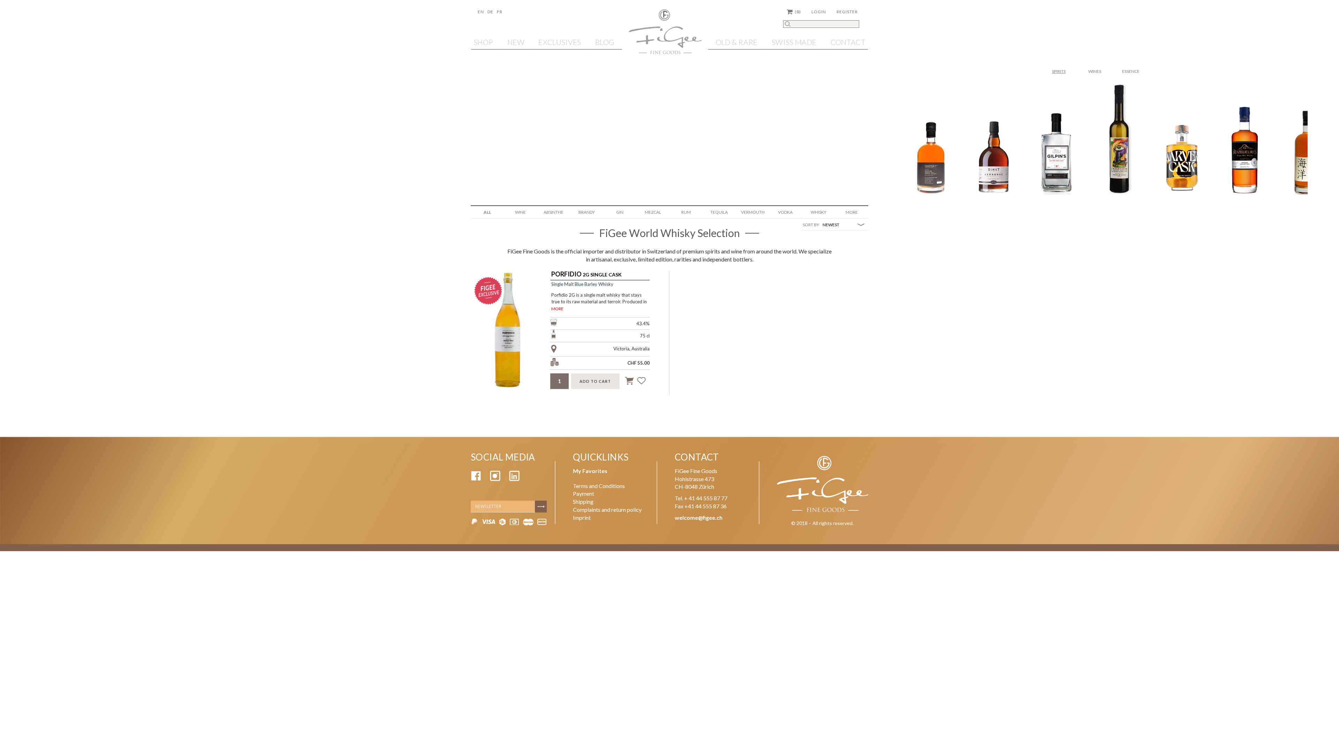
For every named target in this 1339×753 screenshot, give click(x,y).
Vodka (785, 212)
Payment (583, 493)
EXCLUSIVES (559, 42)
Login (818, 11)
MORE (557, 308)
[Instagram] (495, 479)
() (798, 11)
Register (847, 11)
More (852, 212)
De (490, 11)
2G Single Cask (586, 274)
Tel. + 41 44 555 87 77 (701, 498)
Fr (499, 11)
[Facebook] (476, 479)
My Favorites (590, 470)
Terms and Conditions (599, 485)
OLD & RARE (737, 42)
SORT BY (811, 224)
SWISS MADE (794, 42)
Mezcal (653, 212)
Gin (619, 212)
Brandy (586, 212)
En (481, 11)
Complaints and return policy (607, 509)
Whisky (818, 212)
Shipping (583, 501)
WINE (520, 212)
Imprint (582, 517)
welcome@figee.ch (699, 517)
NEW (515, 42)
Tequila (719, 212)
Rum (686, 212)
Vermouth (753, 212)
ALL (487, 212)
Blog (604, 42)
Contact (848, 42)
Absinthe (553, 212)
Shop (483, 42)
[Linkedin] (514, 479)
